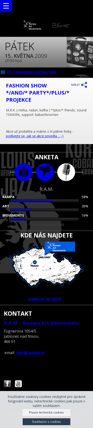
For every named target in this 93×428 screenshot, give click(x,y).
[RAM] (46, 28)
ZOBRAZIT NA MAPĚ (45, 299)
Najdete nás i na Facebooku (7, 384)
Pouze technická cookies (46, 412)
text (66, 172)
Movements (13, 215)
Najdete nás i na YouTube (18, 384)
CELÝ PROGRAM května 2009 (31, 72)
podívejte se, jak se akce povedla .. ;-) (34, 136)
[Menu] (6, 6)
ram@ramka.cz (30, 352)
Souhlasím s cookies (46, 421)
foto (24, 172)
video (45, 172)
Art (5, 206)
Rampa (8, 197)
